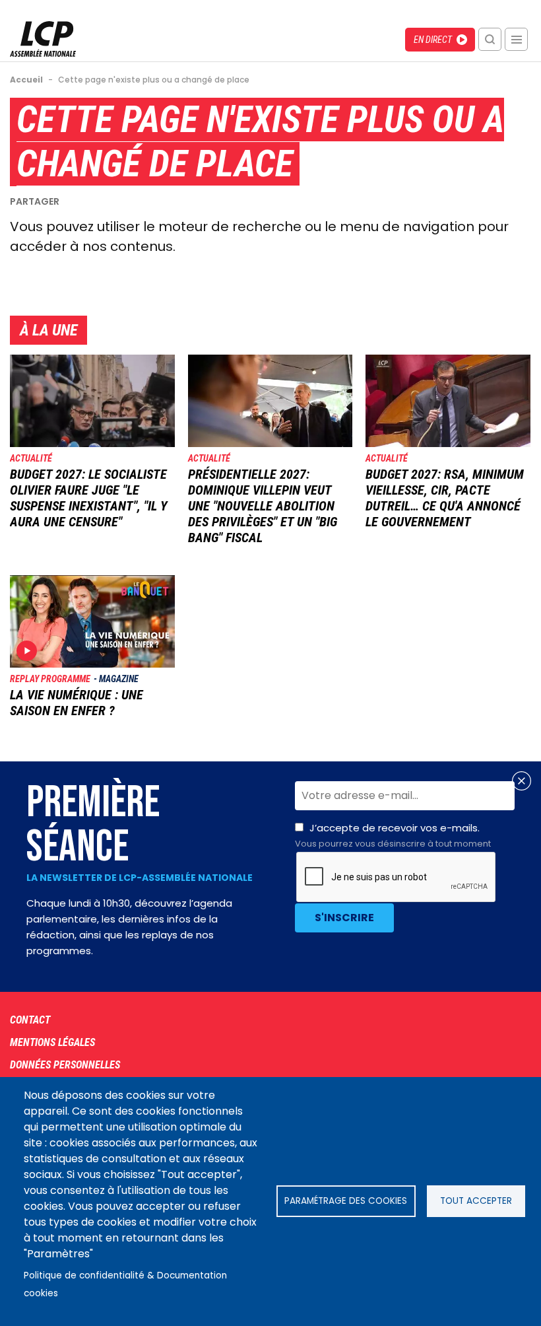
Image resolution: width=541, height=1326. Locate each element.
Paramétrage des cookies (345, 1201)
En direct (433, 39)
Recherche (489, 39)
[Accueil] (43, 53)
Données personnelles (65, 1065)
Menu (516, 39)
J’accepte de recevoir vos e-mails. (393, 835)
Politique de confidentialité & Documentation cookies (125, 1284)
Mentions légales (52, 1042)
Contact (30, 1020)
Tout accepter (476, 1201)
